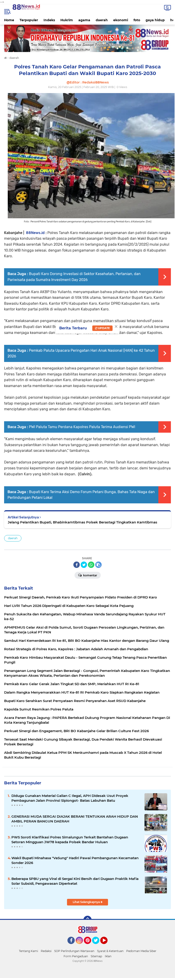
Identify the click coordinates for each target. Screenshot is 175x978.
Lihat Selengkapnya (86, 902)
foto (137, 20)
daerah (102, 20)
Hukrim (66, 20)
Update (103, 328)
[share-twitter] (84, 565)
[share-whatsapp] (91, 565)
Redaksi (46, 951)
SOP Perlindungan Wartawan (74, 951)
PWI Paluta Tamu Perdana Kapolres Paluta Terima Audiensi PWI (82, 427)
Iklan (108, 956)
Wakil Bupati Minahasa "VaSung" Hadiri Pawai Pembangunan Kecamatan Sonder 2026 (75, 860)
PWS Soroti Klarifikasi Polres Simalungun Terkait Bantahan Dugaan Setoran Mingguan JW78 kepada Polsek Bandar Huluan (69, 839)
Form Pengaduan (76, 956)
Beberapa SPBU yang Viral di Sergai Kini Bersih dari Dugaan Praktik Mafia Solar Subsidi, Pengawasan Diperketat (75, 881)
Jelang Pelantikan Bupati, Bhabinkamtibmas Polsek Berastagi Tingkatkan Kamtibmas (82, 522)
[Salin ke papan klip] (98, 565)
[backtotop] (87, 920)
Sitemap (96, 956)
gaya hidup (155, 20)
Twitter (97, 946)
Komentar (89, 575)
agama (84, 20)
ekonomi (120, 20)
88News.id (35, 233)
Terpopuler (29, 20)
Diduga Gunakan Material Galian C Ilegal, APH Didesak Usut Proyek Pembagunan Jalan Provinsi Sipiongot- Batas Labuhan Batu (69, 798)
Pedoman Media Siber (141, 951)
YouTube (107, 946)
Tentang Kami (28, 951)
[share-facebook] (76, 565)
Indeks (49, 20)
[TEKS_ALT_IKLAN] (87, 38)
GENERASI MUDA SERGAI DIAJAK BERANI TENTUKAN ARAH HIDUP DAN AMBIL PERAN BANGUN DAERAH (74, 818)
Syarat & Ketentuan (110, 951)
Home (9, 20)
